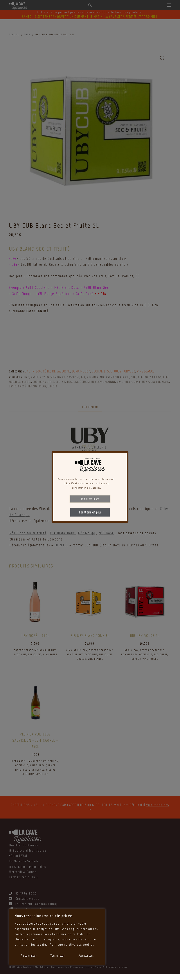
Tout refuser (57, 956)
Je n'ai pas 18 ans (90, 499)
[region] (57, 937)
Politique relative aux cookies (72, 945)
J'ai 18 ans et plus (90, 512)
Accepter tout (86, 956)
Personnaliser (29, 956)
